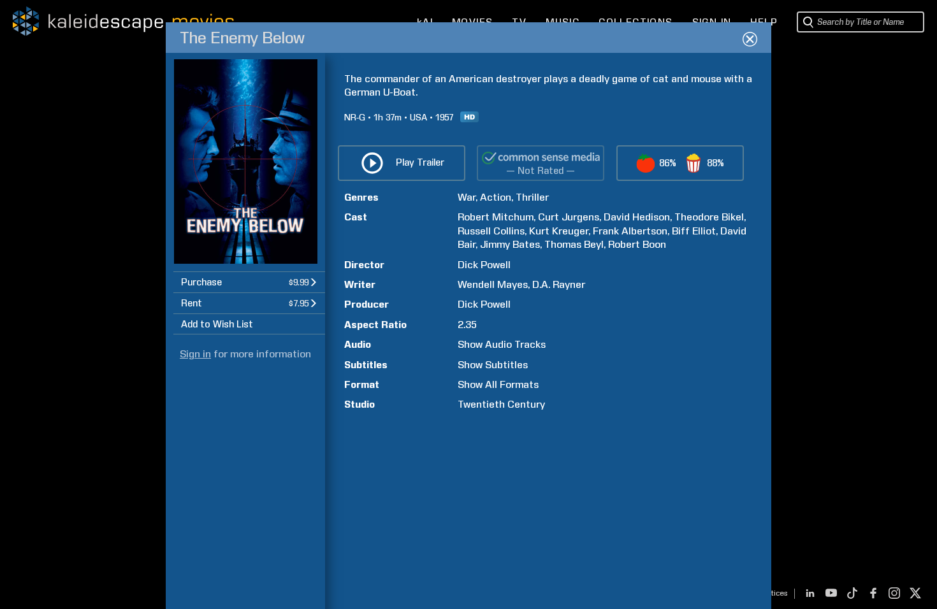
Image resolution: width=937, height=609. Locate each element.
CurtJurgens (568, 217)
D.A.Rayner (558, 284)
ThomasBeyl (574, 244)
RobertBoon (637, 244)
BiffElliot (694, 231)
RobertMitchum (496, 217)
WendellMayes (493, 284)
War (467, 197)
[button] (249, 281)
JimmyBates (510, 244)
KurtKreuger (558, 231)
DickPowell (484, 265)
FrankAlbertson (630, 231)
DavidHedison (637, 217)
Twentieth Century (501, 404)
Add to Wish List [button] (217, 324)
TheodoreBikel (709, 217)
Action (495, 197)
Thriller (532, 197)
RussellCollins (491, 231)
